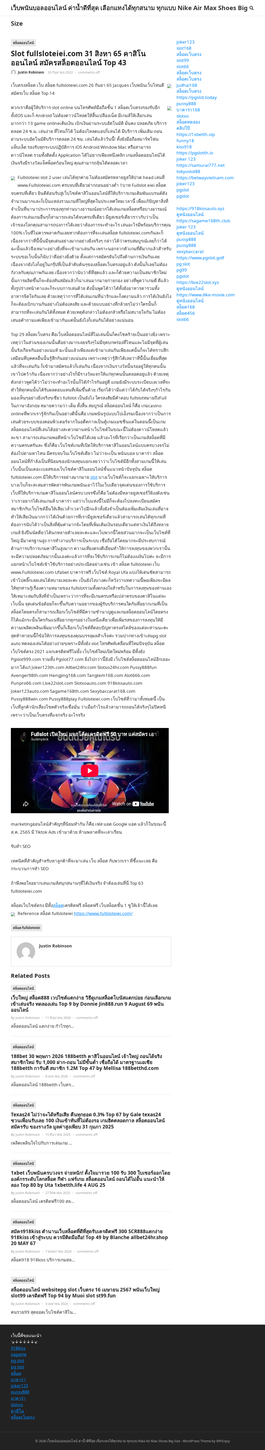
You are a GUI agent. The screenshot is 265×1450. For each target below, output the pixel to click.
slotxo (182, 116)
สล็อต (58, 905)
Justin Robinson (31, 72)
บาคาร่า (18, 1379)
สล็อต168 (185, 307)
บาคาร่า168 (188, 110)
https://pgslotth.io (194, 153)
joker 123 (186, 159)
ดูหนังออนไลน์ (190, 214)
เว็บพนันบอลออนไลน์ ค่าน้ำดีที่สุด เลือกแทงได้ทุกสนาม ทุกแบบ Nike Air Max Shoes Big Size (129, 15)
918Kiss (18, 1348)
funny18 (185, 141)
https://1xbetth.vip (195, 134)
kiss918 (184, 147)
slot (94, 477)
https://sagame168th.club (203, 221)
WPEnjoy (223, 1441)
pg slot (183, 264)
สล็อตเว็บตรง (188, 54)
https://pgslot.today (196, 97)
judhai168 (186, 85)
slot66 (182, 66)
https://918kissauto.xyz (200, 208)
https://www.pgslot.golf (200, 258)
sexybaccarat (190, 251)
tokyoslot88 (188, 171)
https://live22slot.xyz (197, 282)
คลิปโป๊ (183, 128)
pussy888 (186, 103)
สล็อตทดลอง (188, 122)
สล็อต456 (185, 313)
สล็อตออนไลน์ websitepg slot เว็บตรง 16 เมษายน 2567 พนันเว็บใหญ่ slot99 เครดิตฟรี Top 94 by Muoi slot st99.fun (85, 1292)
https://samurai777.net (200, 165)
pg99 (181, 270)
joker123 (185, 42)
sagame (18, 1354)
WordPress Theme (197, 1441)
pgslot (182, 190)
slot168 (184, 48)
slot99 (182, 60)
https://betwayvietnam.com (205, 178)
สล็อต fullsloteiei (26, 927)
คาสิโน (17, 1411)
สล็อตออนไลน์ (23, 42)
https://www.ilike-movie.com (205, 295)
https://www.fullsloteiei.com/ (103, 913)
